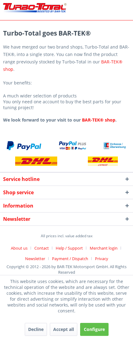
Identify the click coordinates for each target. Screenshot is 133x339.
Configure (94, 329)
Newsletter (35, 258)
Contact (41, 248)
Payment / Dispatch (70, 258)
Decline (36, 329)
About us (19, 248)
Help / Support (69, 248)
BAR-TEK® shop (98, 120)
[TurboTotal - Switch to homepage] (34, 8)
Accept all (63, 329)
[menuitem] (21, 248)
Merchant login (104, 248)
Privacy (101, 258)
